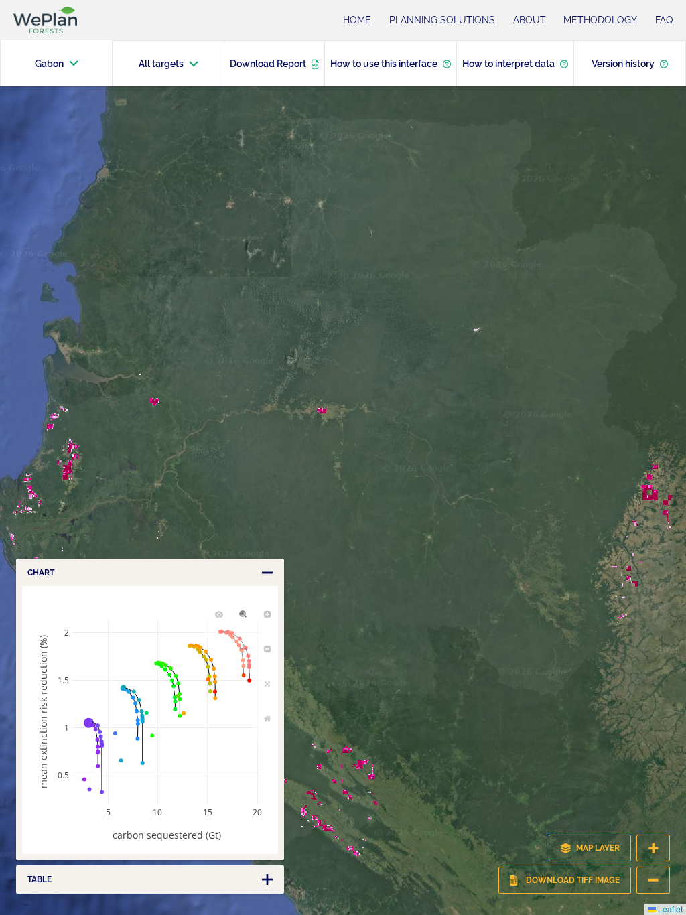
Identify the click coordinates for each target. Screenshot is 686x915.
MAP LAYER (598, 848)
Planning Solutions (442, 20)
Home (357, 20)
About (529, 20)
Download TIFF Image (573, 880)
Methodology (600, 20)
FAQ (664, 20)
